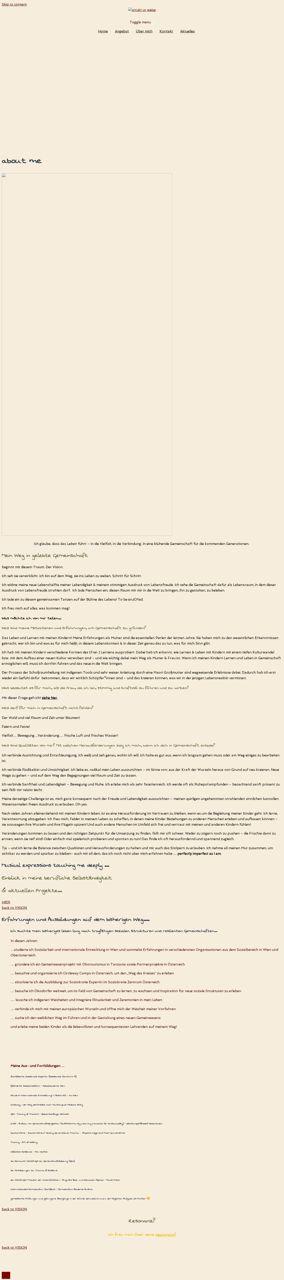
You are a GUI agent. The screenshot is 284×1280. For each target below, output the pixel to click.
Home (103, 31)
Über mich (144, 31)
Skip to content (14, 4)
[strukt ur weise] (142, 10)
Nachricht (165, 1234)
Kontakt (166, 31)
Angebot (122, 31)
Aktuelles (187, 31)
